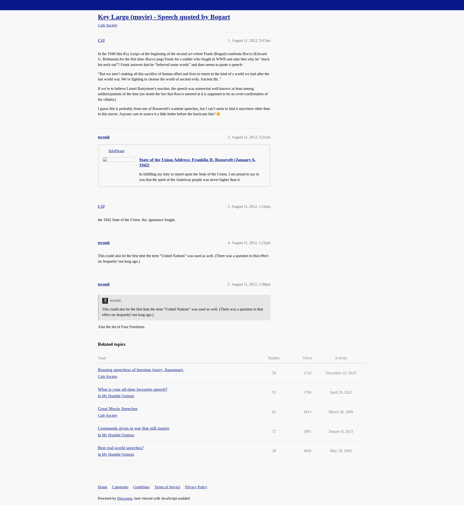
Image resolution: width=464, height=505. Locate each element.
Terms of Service (167, 487)
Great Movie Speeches (118, 408)
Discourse (124, 498)
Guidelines (141, 487)
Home (102, 487)
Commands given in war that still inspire (133, 428)
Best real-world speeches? (121, 447)
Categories (120, 487)
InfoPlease (116, 151)
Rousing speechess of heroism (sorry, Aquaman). (141, 369)
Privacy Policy (196, 487)
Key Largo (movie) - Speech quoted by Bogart (164, 17)
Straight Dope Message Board (25, 5)
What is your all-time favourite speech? (132, 389)
